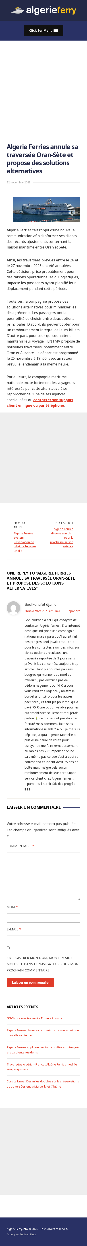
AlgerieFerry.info (17, 1229)
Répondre (73, 611)
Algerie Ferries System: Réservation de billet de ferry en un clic (25, 542)
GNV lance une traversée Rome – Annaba (34, 1018)
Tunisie (24, 1234)
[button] (43, 30)
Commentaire (20, 846)
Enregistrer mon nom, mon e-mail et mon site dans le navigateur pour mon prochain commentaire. (43, 963)
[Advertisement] (43, 86)
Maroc (33, 1234)
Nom (12, 907)
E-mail (14, 929)
